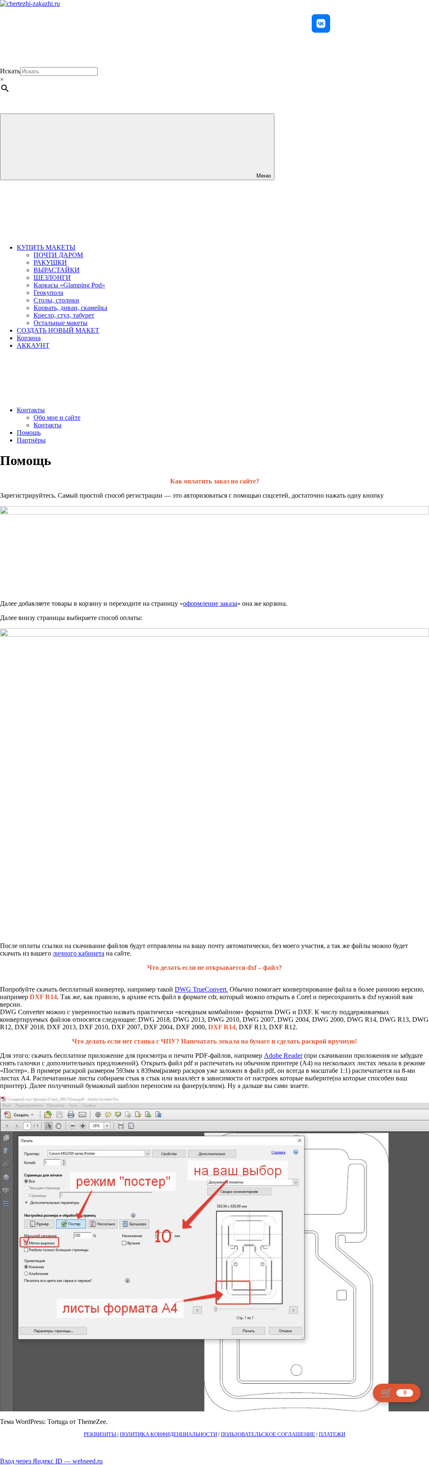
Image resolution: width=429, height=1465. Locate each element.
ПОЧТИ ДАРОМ (58, 254)
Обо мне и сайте (57, 417)
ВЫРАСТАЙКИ (57, 270)
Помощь (29, 432)
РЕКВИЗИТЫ (100, 1434)
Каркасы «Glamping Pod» (69, 285)
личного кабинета (78, 953)
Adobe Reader (283, 1055)
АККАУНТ (33, 345)
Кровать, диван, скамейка (70, 307)
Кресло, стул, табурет (64, 315)
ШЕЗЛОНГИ (52, 277)
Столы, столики (56, 300)
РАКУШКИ (50, 262)
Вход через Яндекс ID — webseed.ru (51, 1461)
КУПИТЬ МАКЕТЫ (46, 247)
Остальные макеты (61, 322)
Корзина (29, 337)
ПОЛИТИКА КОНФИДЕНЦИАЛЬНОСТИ (168, 1434)
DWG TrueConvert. (201, 989)
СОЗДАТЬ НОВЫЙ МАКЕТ (58, 330)
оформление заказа (210, 603)
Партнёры (31, 440)
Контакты (31, 409)
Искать (10, 71)
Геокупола (48, 292)
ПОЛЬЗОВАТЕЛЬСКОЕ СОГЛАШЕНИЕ (268, 1434)
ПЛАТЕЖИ (332, 1434)
